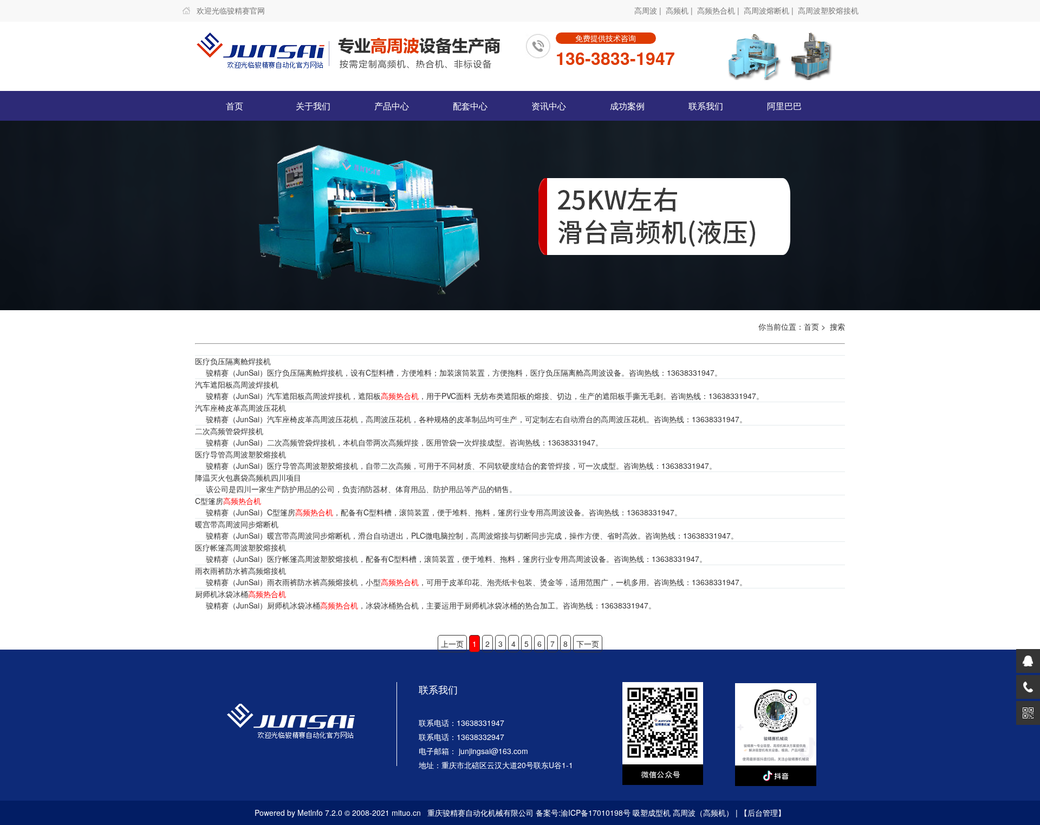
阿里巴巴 (784, 106)
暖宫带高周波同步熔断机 (236, 524)
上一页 (452, 643)
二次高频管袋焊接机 (229, 430)
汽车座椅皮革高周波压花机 (240, 407)
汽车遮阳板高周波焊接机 (236, 384)
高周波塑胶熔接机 (828, 10)
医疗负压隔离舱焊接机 (233, 361)
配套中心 (470, 106)
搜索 (837, 326)
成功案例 (627, 106)
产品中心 (391, 106)
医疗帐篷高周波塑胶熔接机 (240, 547)
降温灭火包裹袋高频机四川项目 (248, 477)
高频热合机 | (719, 10)
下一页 (587, 643)
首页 (234, 106)
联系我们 (705, 106)
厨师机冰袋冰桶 (240, 593)
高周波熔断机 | (770, 10)
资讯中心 (548, 106)
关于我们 (313, 106)
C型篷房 (228, 500)
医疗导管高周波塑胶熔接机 (240, 454)
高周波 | (649, 10)
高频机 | (680, 10)
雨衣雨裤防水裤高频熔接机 (240, 570)
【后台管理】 (762, 812)
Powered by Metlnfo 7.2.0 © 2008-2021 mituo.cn (338, 812)
